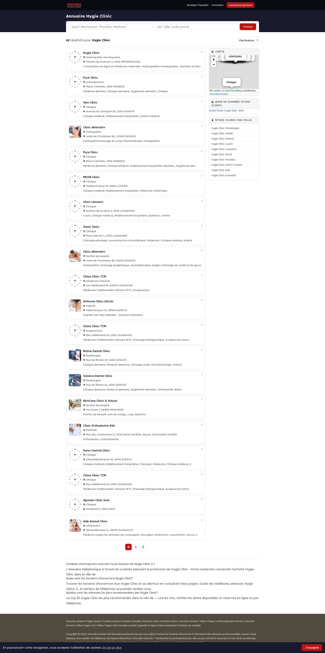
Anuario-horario (189, 621)
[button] (213, 59)
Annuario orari (150, 621)
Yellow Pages (207, 621)
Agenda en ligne (147, 625)
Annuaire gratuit (75, 621)
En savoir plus (112, 647)
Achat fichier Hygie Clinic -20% (226, 110)
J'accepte (312, 647)
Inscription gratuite (240, 5)
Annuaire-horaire (219, 94)
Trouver (248, 26)
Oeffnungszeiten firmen (229, 621)
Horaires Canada (130, 621)
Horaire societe (127, 625)
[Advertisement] (234, 233)
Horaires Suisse (110, 621)
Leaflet (216, 90)
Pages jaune (93, 621)
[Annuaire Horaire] (73, 5)
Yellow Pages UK (85, 625)
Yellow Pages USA (107, 625)
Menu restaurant (167, 625)
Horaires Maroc (169, 621)
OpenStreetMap (233, 90)
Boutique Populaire (197, 5)
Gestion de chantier (190, 625)
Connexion (217, 5)
